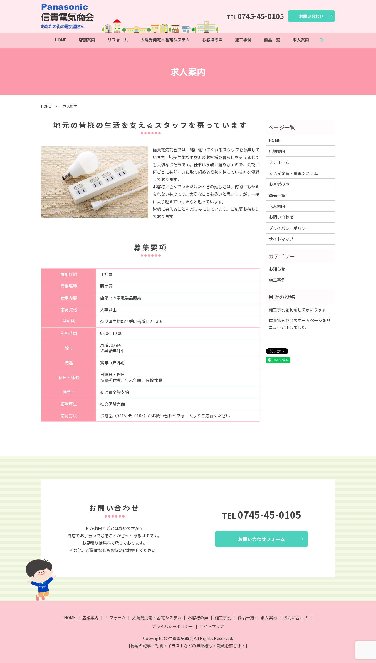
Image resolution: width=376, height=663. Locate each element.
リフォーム (118, 40)
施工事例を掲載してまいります (297, 309)
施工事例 (243, 40)
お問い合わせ (311, 16)
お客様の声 (212, 40)
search (324, 40)
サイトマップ (281, 239)
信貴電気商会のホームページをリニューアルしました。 (299, 323)
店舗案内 (87, 40)
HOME (60, 40)
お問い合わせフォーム (172, 415)
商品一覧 (272, 40)
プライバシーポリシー (289, 228)
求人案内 (301, 40)
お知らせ (277, 269)
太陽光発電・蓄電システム (165, 40)
